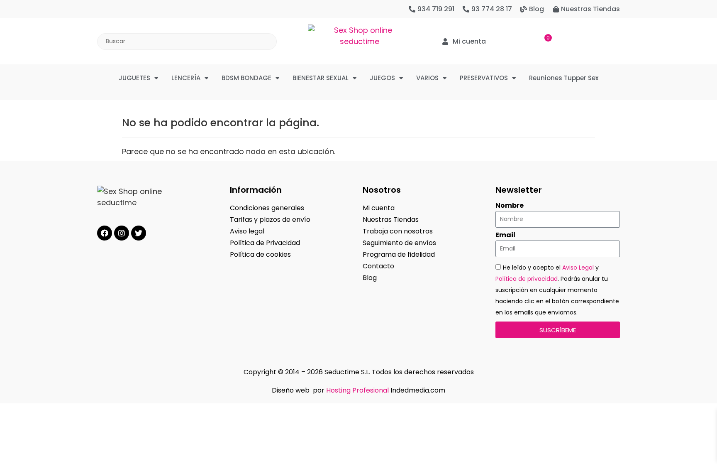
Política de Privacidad (265, 243)
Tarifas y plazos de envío (270, 219)
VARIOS (427, 78)
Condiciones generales (267, 208)
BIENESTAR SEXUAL (321, 78)
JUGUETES (134, 78)
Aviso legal (247, 231)
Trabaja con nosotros (398, 231)
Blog (370, 277)
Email (505, 235)
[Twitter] (138, 233)
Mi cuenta (379, 208)
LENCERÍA (185, 78)
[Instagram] (121, 233)
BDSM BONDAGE (246, 78)
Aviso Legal (578, 267)
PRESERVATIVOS (484, 78)
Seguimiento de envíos (399, 243)
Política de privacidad (526, 279)
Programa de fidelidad (399, 254)
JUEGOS (382, 78)
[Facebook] (104, 233)
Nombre (509, 205)
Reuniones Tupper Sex (563, 78)
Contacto (378, 266)
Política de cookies (260, 254)
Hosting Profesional (357, 390)
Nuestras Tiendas (391, 219)
